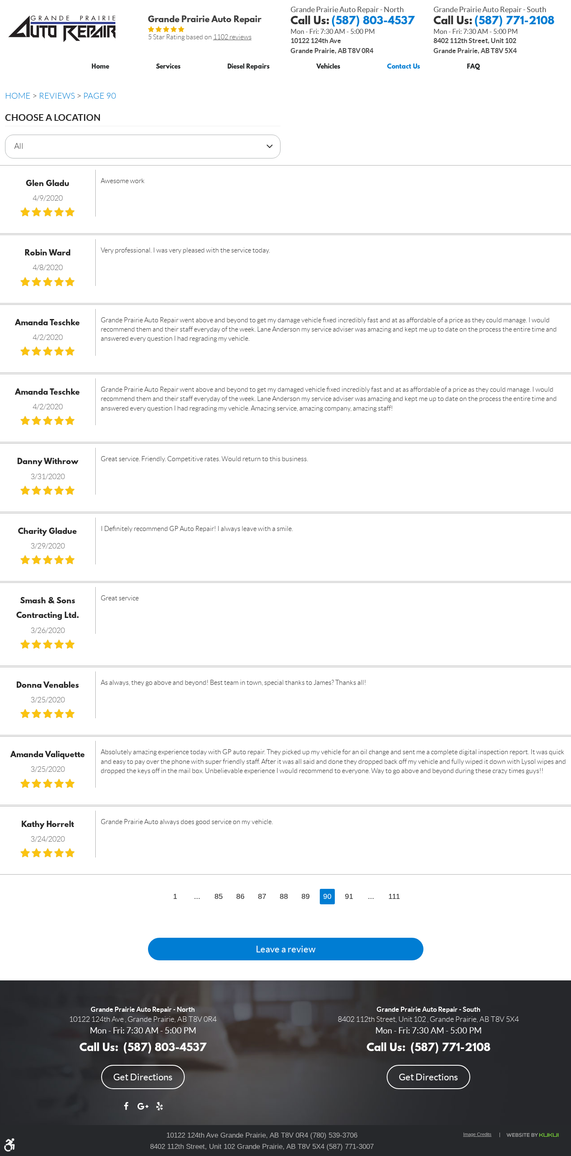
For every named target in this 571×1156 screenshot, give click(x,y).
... (197, 896)
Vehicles (328, 67)
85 (218, 896)
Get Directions (143, 1077)
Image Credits (477, 1134)
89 (305, 896)
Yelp (159, 1110)
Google (143, 1110)
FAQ (473, 67)
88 (284, 896)
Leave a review (286, 949)
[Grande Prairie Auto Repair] (62, 29)
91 (349, 896)
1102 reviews (232, 37)
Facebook (126, 1110)
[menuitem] (100, 65)
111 (394, 896)
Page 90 (99, 95)
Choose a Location (53, 117)
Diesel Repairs (248, 67)
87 (262, 896)
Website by (532, 1135)
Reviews (57, 95)
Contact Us (403, 67)
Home (100, 67)
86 (240, 896)
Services (168, 67)
